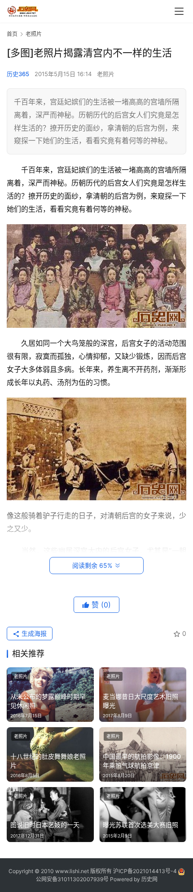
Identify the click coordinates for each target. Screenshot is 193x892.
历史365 (18, 73)
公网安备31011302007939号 (72, 879)
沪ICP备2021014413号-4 (145, 871)
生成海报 (33, 633)
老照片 (105, 73)
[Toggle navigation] (179, 11)
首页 (12, 34)
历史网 (149, 879)
